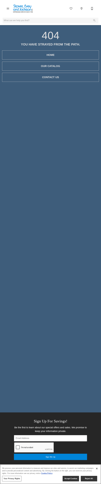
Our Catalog (50, 66)
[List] (71, 8)
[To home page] (23, 8)
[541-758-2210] (92, 8)
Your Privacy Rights (12, 479)
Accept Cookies (70, 479)
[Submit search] (94, 20)
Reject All (89, 479)
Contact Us (50, 77)
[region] (50, 474)
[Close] (97, 468)
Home (50, 54)
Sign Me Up (50, 457)
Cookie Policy (46, 473)
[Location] (81, 8)
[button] (8, 8)
